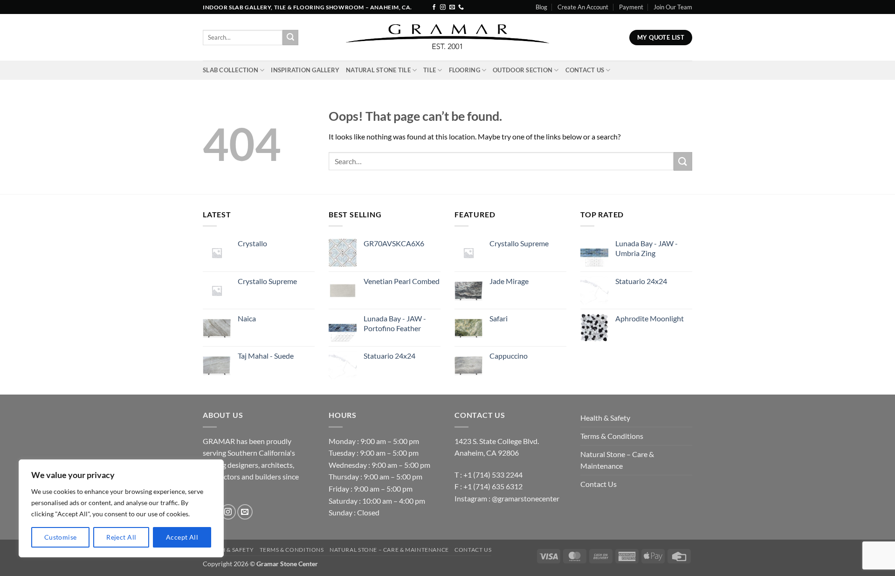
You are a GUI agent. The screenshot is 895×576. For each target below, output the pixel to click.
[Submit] (290, 38)
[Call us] (461, 7)
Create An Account (583, 7)
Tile (429, 70)
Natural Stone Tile (378, 70)
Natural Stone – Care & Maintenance (617, 460)
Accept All (182, 537)
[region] (121, 508)
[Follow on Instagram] (443, 7)
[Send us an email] (452, 7)
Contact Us (585, 70)
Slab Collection (230, 70)
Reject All (121, 537)
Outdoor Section (522, 70)
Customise (60, 537)
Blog (541, 7)
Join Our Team (673, 7)
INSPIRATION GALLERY (305, 70)
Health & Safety (605, 417)
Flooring (464, 70)
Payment (631, 7)
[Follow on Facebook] (434, 7)
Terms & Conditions (611, 435)
